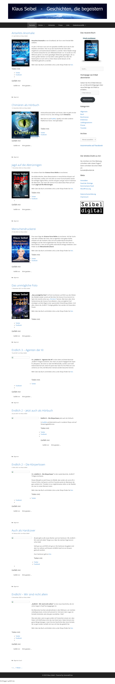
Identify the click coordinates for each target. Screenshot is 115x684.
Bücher (40, 25)
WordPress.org (85, 189)
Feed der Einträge (86, 183)
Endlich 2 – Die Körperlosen (28, 464)
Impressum (84, 197)
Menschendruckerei (24, 229)
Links (67, 25)
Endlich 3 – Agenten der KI (27, 350)
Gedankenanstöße (78, 25)
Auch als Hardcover (23, 530)
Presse (60, 25)
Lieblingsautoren (86, 122)
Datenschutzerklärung (88, 194)
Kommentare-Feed (87, 186)
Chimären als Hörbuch (25, 105)
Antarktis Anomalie (23, 33)
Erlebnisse (84, 120)
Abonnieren (87, 99)
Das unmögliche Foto (24, 285)
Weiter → (19, 668)
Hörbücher (51, 25)
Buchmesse (84, 117)
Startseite (32, 25)
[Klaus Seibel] (57, 11)
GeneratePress (68, 675)
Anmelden (84, 180)
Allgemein (16, 97)
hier (72, 65)
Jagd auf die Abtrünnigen (27, 165)
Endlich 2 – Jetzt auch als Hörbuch (32, 410)
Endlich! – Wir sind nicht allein (30, 594)
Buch (20, 660)
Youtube (83, 128)
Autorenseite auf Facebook (91, 145)
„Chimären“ (52, 299)
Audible (53, 118)
